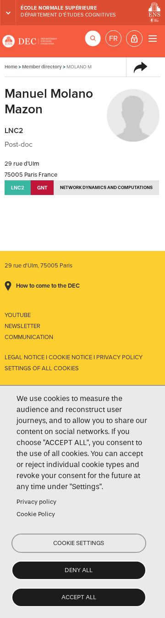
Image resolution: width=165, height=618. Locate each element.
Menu (152, 38)
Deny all (79, 570)
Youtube (18, 315)
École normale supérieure (59, 8)
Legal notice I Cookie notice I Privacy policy (74, 357)
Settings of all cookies (42, 368)
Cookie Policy (35, 514)
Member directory (42, 67)
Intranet (134, 38)
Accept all (78, 597)
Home (11, 67)
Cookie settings (78, 543)
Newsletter (22, 326)
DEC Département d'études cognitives (29, 41)
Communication (29, 337)
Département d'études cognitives (68, 15)
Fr (113, 38)
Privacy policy (36, 502)
